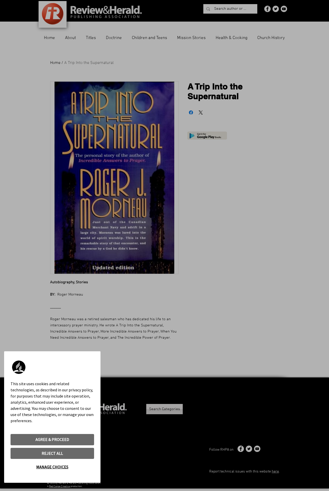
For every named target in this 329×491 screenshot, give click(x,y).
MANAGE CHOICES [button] (52, 466)
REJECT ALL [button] (52, 453)
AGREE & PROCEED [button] (52, 439)
